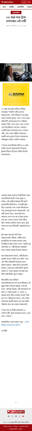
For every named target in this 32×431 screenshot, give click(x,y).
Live (24, 2)
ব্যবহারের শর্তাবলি (24, 426)
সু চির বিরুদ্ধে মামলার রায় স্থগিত (15, 323)
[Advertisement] (16, 45)
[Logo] (7, 2)
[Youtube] (23, 416)
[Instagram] (19, 416)
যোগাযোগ (15, 426)
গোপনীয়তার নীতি (13, 429)
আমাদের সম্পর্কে (7, 426)
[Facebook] (8, 416)
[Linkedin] (16, 416)
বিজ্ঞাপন (21, 429)
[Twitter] (12, 416)
